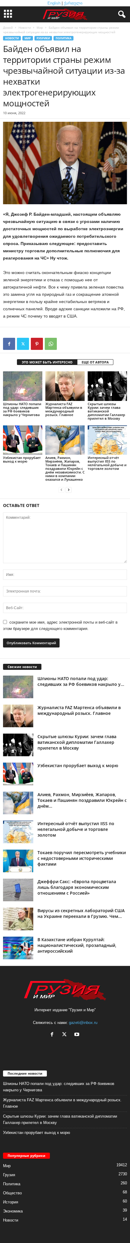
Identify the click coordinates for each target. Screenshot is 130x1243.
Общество (12, 1193)
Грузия (9, 1175)
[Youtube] (77, 1035)
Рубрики (43, 38)
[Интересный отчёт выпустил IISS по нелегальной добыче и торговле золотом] (107, 440)
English (53, 3)
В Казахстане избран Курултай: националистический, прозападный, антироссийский (76, 945)
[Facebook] (9, 344)
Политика (63, 38)
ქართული (73, 3)
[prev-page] (61, 489)
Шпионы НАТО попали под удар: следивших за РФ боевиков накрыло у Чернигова (22, 409)
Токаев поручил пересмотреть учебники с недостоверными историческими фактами (81, 858)
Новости (24, 27)
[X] (23, 344)
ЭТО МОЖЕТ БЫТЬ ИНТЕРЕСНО (47, 362)
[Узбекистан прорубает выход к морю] (22, 440)
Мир (40, 27)
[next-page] (69, 489)
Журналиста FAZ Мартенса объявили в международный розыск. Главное (63, 409)
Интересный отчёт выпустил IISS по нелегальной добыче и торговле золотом (107, 463)
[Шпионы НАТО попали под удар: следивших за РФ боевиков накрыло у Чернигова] (22, 386)
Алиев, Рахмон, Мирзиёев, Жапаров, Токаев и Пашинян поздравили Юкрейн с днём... (82, 800)
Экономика (13, 1211)
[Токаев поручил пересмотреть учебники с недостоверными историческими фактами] (18, 861)
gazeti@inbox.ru (83, 1022)
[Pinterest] (37, 344)
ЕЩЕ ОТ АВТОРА (95, 362)
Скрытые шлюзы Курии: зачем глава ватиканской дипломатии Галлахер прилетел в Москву (106, 411)
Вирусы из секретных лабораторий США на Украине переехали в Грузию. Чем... (81, 913)
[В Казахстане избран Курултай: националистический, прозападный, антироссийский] (18, 948)
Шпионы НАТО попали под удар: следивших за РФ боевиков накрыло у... (80, 681)
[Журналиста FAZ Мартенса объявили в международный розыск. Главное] (65, 386)
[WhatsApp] (51, 344)
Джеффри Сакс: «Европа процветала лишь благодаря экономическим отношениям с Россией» (76, 887)
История (10, 1202)
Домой (8, 27)
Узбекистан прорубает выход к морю (22, 459)
